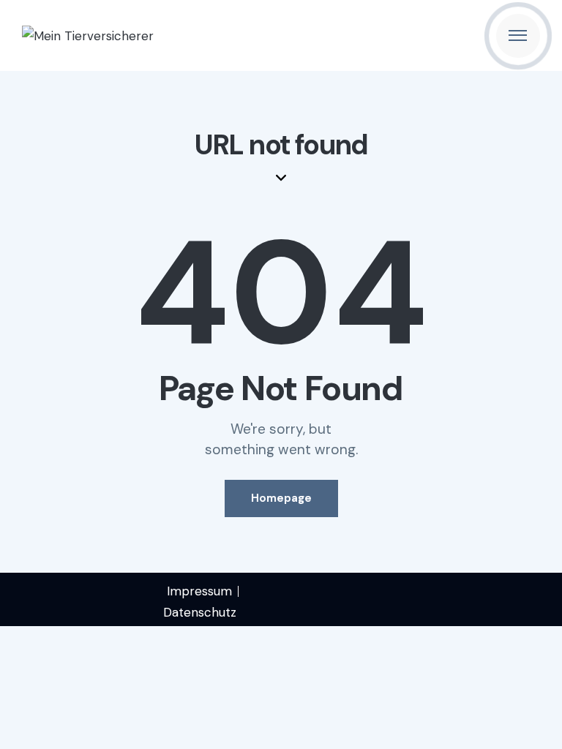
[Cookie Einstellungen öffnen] (32, 730)
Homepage (281, 498)
